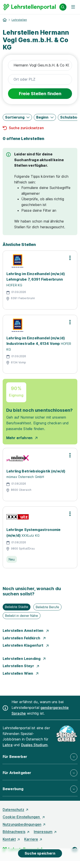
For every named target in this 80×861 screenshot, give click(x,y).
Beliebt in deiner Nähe (21, 615)
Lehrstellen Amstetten (23, 630)
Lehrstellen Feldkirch (22, 638)
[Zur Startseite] (30, 7)
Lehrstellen (19, 19)
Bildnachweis (14, 831)
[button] (17, 117)
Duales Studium (34, 745)
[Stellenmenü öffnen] (70, 258)
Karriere (31, 839)
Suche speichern (40, 853)
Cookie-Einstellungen (22, 817)
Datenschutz (13, 809)
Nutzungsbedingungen (22, 824)
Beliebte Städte (16, 607)
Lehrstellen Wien (18, 673)
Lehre (8, 745)
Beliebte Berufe (47, 607)
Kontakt (9, 839)
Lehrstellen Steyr (19, 666)
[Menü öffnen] (73, 7)
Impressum (43, 831)
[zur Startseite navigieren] (5, 20)
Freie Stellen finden (40, 93)
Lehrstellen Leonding (22, 658)
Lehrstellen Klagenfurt (23, 645)
